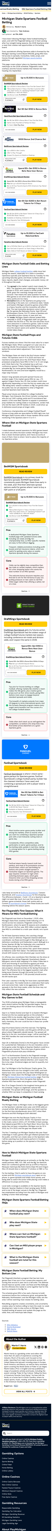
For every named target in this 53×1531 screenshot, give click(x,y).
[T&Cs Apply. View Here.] (45, 116)
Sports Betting (7, 1461)
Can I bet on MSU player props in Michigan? (25, 1247)
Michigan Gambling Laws (12, 1520)
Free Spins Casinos (9, 1497)
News (16, 1386)
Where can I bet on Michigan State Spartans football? (24, 1235)
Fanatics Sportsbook (24, 895)
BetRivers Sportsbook (29, 893)
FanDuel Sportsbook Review (15, 209)
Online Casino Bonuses (11, 1482)
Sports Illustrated (13, 1327)
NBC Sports (11, 1329)
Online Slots (6, 1494)
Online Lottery (7, 1471)
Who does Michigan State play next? (23, 1224)
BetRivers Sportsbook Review (16, 146)
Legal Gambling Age (10, 1523)
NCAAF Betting (28, 13)
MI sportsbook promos (17, 903)
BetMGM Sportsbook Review (16, 83)
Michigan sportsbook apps (25, 1175)
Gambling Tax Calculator (11, 1511)
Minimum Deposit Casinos (12, 1491)
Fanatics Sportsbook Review (16, 242)
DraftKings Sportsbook (14, 630)
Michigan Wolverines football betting (22, 1077)
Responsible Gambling (11, 1508)
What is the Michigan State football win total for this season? (24, 1260)
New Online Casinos (10, 1485)
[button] (49, 3)
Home (3, 13)
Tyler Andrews (24, 31)
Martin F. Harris (20, 27)
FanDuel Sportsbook (13, 774)
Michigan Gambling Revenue (13, 1514)
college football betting (23, 271)
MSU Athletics (12, 1325)
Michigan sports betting (32, 58)
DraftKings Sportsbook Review (16, 177)
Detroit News (12, 1331)
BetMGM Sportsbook (13, 477)
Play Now (37, 99)
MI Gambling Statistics (11, 1517)
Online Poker (7, 1465)
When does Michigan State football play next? (24, 1212)
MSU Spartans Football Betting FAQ (36, 9)
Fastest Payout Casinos (11, 1488)
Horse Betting (7, 1468)
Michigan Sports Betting (15, 13)
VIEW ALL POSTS (24, 1391)
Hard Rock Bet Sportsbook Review (18, 116)
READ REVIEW (25, 471)
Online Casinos (8, 1458)
